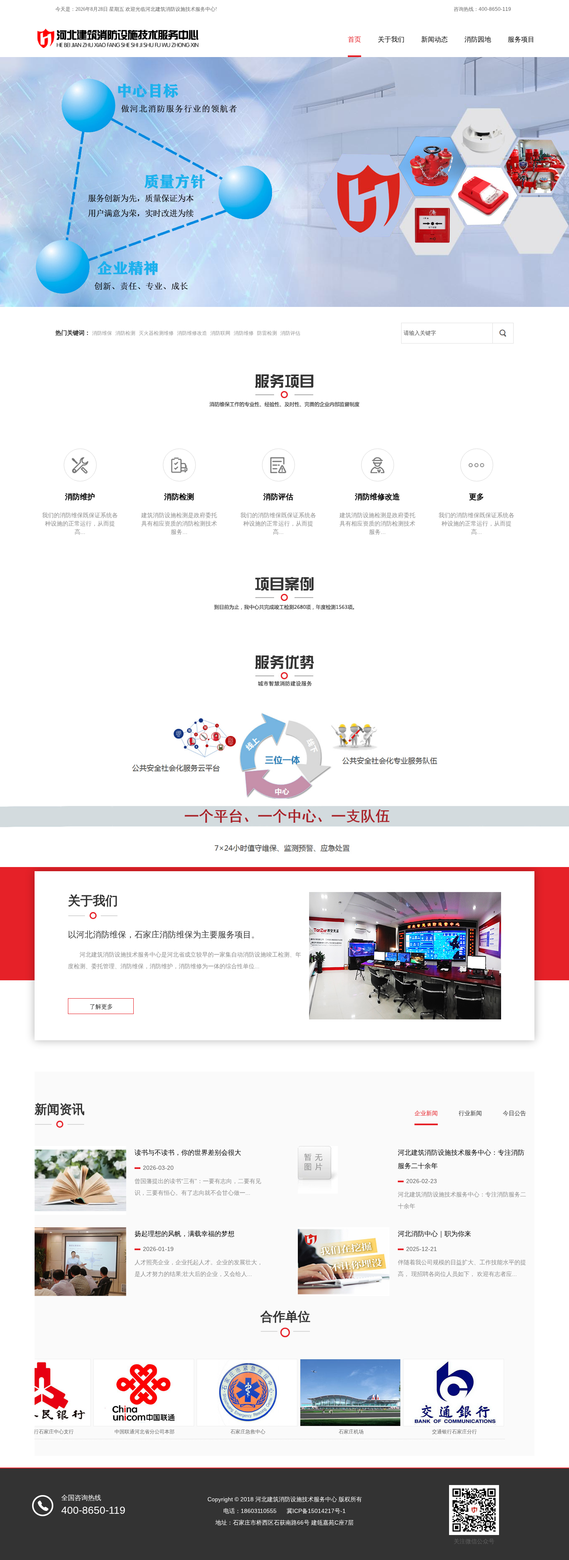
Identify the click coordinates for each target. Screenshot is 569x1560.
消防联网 (220, 333)
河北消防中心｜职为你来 (434, 1233)
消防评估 (290, 333)
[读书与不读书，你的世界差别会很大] (80, 1212)
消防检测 (125, 333)
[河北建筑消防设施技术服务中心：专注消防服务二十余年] (318, 1191)
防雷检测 (267, 333)
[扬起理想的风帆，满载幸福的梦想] (80, 1294)
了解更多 (103, 1006)
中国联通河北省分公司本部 (122, 1432)
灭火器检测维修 (156, 333)
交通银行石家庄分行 (432, 1432)
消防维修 (244, 333)
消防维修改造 (192, 333)
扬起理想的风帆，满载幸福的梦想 (185, 1233)
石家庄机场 (329, 1432)
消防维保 (102, 333)
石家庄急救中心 (225, 1432)
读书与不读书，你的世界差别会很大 (188, 1152)
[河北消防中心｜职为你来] (343, 1294)
